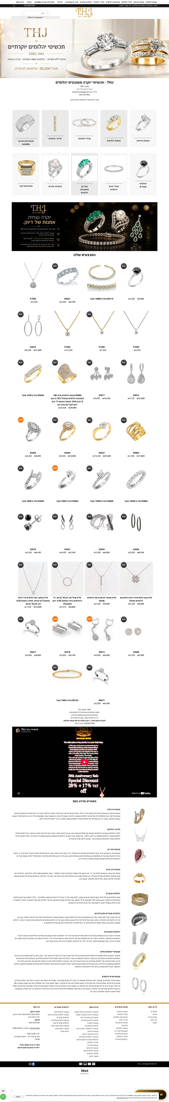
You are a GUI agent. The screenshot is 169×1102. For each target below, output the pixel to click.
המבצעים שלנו (84, 254)
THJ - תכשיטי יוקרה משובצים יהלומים (84, 82)
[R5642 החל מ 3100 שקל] (33, 387)
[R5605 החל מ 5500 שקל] (33, 493)
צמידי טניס (123, 1020)
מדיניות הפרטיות (122, 1098)
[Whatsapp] (3, 1096)
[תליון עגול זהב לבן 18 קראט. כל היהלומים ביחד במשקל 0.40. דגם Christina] (67, 595)
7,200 (131, 456)
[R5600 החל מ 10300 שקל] (101, 493)
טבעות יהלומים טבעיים (89, 1020)
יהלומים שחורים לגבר (61, 1023)
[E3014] (136, 387)
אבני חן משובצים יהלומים (84, 189)
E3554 (102, 549)
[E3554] (101, 530)
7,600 (103, 350)
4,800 (98, 655)
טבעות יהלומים (151, 2)
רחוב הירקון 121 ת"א (84, 89)
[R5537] (101, 445)
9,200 (63, 456)
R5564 (67, 453)
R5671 (102, 700)
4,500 (63, 302)
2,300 (98, 603)
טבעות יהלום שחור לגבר (60, 1025)
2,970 (63, 607)
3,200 (132, 603)
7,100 (72, 552)
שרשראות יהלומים (113, 2)
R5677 (33, 652)
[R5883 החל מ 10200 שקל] (136, 493)
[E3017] (101, 387)
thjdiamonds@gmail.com (82, 92)
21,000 (108, 456)
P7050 (102, 347)
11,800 (141, 456)
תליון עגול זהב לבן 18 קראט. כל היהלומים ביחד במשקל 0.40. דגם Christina (67, 600)
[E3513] (102, 642)
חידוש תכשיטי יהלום (90, 1034)
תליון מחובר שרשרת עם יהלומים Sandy (101, 599)
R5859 (136, 453)
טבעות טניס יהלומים (111, 976)
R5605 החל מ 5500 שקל (33, 501)
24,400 (63, 407)
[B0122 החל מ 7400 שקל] (67, 685)
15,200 (97, 456)
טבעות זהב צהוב (113, 869)
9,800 (97, 398)
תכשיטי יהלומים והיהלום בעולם (86, 1012)
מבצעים (149, 5)
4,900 (63, 552)
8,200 (28, 350)
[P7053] (67, 339)
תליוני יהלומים (122, 1036)
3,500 (34, 302)
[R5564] (67, 445)
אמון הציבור (78, 723)
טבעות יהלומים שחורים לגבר (58, 1014)
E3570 (33, 549)
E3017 (102, 395)
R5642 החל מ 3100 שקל (33, 395)
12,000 (141, 398)
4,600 (141, 603)
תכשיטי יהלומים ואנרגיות (88, 1037)
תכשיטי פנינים (55, 186)
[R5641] (67, 285)
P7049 (136, 347)
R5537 (102, 453)
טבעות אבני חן (113, 849)
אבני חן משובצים (71, 2)
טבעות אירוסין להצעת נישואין (87, 1014)
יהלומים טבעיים (113, 893)
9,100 (131, 398)
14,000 (73, 456)
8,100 (141, 552)
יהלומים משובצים (91, 1025)
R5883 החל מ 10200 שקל (136, 501)
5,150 (72, 655)
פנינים (59, 2)
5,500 (98, 703)
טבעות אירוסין (138, 2)
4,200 (138, 350)
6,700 (107, 703)
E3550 (136, 549)
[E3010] (33, 339)
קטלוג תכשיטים (122, 1022)
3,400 (29, 552)
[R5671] (102, 685)
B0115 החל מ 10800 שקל (101, 298)
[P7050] (101, 339)
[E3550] (136, 530)
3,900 (98, 552)
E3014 (136, 395)
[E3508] (136, 649)
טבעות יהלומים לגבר (61, 1012)
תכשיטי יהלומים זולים (110, 951)
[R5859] (136, 445)
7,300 (141, 655)
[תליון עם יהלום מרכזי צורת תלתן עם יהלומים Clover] (136, 595)
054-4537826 (84, 94)
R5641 (67, 298)
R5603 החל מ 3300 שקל (67, 501)
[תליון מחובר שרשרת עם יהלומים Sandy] (102, 595)
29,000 (73, 407)
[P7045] (33, 291)
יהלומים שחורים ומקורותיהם (87, 1039)
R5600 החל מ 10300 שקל (101, 501)
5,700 (72, 302)
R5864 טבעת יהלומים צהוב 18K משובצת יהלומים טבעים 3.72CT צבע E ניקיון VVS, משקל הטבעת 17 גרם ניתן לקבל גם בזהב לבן (67, 400)
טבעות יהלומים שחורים (60, 1020)
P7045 (33, 298)
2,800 (132, 298)
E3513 (102, 652)
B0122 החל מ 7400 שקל (67, 700)
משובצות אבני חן (121, 1031)
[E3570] (33, 530)
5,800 (132, 552)
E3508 (136, 652)
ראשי (156, 5)
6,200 (107, 552)
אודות (135, 5)
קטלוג (29, 2)
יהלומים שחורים (86, 2)
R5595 (33, 453)
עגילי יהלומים (127, 2)
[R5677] (33, 636)
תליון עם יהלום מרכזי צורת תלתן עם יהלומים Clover (136, 599)
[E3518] (67, 642)
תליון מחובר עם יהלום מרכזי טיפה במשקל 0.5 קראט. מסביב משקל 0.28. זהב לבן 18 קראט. (33, 600)
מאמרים (142, 5)
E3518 (67, 652)
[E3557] (67, 530)
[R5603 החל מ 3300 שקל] (67, 493)
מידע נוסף (20, 2)
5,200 (132, 655)
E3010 (33, 347)
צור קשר (128, 5)
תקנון (121, 5)
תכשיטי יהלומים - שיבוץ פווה (87, 1028)
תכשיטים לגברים (121, 1033)
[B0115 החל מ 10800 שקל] (101, 291)
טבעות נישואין (92, 1023)
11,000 (38, 350)
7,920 (28, 607)
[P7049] (136, 339)
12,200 (69, 350)
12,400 (38, 607)
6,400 (29, 456)
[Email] (3, 1091)
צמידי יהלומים (99, 2)
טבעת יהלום (93, 1056)
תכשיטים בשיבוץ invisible (44, 2)
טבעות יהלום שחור (62, 1028)
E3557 (67, 549)
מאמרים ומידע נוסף (84, 801)
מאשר (18, 1097)
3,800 (141, 298)
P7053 (67, 347)
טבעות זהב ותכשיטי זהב (89, 1017)
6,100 (38, 552)
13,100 (107, 398)
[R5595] (33, 445)
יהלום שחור (64, 1031)
